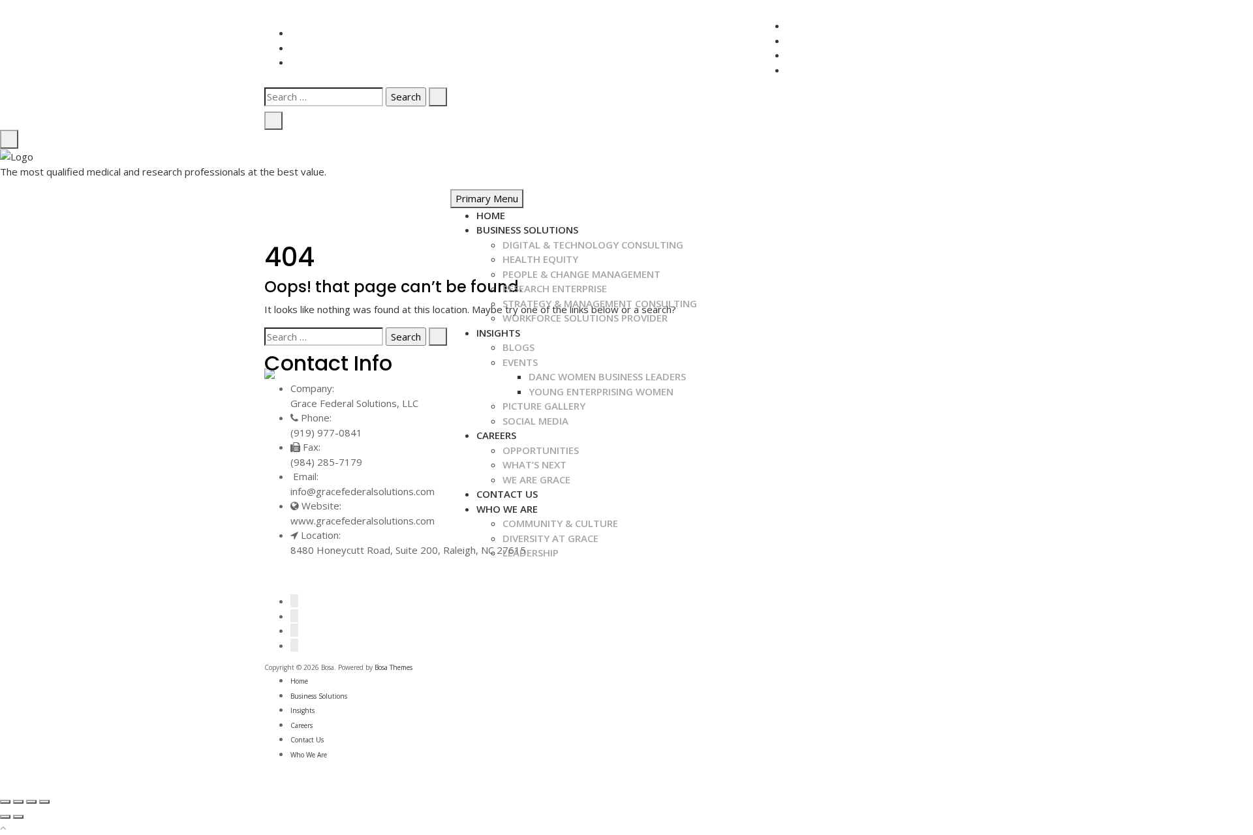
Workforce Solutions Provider (585, 317)
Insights (498, 332)
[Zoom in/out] (44, 802)
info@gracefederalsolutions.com (362, 491)
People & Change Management (581, 274)
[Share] (18, 802)
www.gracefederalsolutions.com (362, 520)
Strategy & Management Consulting (600, 303)
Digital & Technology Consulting (593, 244)
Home (490, 215)
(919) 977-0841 (326, 432)
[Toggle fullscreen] (31, 802)
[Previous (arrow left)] (5, 817)
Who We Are (308, 754)
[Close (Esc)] (5, 802)
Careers (301, 725)
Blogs (518, 347)
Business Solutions (527, 229)
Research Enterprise (555, 288)
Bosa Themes (393, 667)
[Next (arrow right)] (18, 817)
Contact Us (307, 739)
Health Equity (540, 259)
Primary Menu (487, 198)
